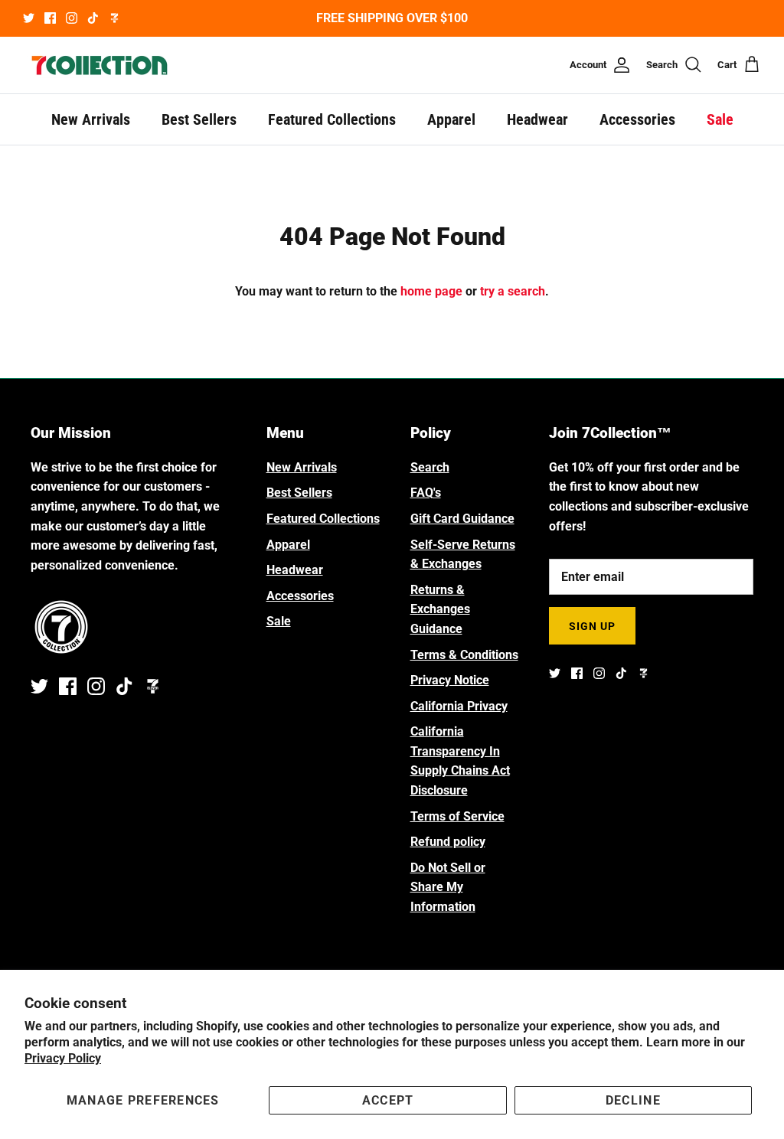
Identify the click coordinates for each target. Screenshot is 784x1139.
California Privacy (459, 706)
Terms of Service (457, 816)
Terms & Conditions (464, 655)
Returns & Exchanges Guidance (440, 609)
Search (429, 467)
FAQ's (425, 492)
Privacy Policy (62, 1058)
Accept (388, 1100)
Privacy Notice (449, 680)
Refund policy (447, 841)
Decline (633, 1100)
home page (431, 291)
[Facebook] (50, 18)
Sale (720, 119)
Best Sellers (199, 119)
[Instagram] (71, 18)
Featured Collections (332, 119)
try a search (512, 291)
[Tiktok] (93, 18)
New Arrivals (90, 119)
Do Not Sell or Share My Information (447, 887)
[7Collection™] (99, 65)
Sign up (592, 626)
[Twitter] (28, 18)
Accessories (637, 119)
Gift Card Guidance (462, 518)
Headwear (537, 119)
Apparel (451, 119)
